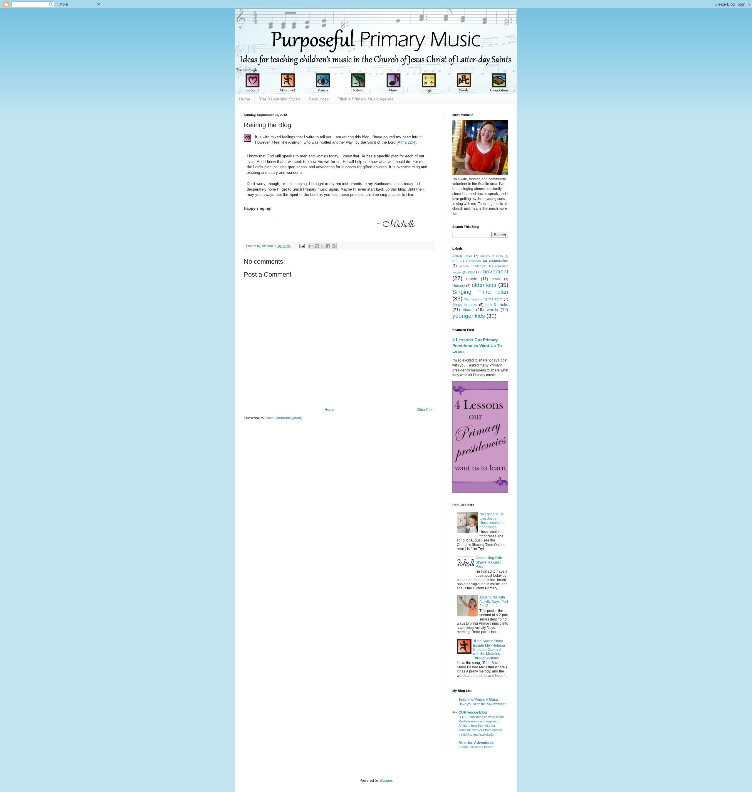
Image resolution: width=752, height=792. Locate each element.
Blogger (386, 780)
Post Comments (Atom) (284, 418)
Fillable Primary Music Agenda (366, 99)
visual (468, 309)
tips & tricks (496, 304)
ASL (455, 261)
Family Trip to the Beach (476, 747)
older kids (484, 285)
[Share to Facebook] (328, 246)
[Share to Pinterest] (334, 246)
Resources (319, 99)
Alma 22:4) (407, 142)
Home (244, 99)
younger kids (468, 316)
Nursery (458, 286)
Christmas (473, 261)
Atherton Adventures (476, 743)
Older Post (425, 410)
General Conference (473, 266)
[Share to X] (322, 246)
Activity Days (462, 256)
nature (496, 279)
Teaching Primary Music (479, 699)
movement (494, 271)
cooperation (498, 261)
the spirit (496, 299)
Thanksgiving (473, 299)
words (492, 309)
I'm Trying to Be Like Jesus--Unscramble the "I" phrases (492, 520)
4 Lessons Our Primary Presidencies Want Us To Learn (477, 345)
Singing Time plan (480, 292)
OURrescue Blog (473, 712)
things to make (464, 305)
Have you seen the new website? (482, 704)
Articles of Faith (491, 256)
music (471, 278)
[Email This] (311, 246)
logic (471, 272)
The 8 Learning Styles (279, 99)
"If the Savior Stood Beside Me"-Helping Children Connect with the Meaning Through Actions (489, 649)
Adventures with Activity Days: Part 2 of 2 (493, 601)
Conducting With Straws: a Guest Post (489, 562)
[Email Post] (302, 246)
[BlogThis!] (317, 246)
